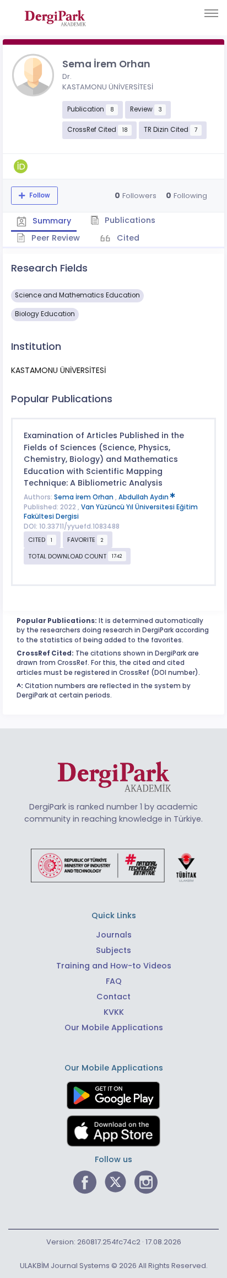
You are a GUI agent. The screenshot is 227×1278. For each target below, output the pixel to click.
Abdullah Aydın (144, 497)
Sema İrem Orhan (84, 497)
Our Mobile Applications (113, 1027)
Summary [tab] (50, 220)
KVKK (114, 1012)
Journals (114, 934)
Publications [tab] (128, 220)
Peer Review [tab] (54, 237)
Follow (39, 195)
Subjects (113, 950)
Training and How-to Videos (113, 965)
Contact (113, 996)
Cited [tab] (127, 237)
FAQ (114, 981)
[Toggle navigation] (211, 13)
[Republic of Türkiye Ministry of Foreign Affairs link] (113, 864)
